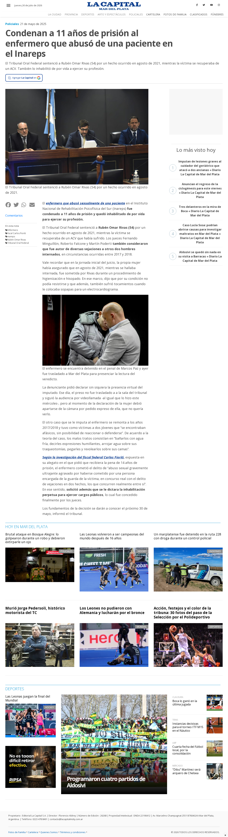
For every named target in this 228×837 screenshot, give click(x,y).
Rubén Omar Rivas (16, 239)
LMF (174, 742)
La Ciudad (54, 14)
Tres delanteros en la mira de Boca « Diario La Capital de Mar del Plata (196, 211)
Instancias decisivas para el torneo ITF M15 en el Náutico (187, 727)
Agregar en (24, 77)
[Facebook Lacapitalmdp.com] (197, 5)
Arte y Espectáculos (112, 14)
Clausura (72, 773)
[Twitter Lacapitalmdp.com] (204, 5)
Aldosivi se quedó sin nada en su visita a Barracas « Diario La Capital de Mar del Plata (197, 256)
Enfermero (12, 230)
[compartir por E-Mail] (33, 205)
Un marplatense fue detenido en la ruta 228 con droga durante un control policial (187, 536)
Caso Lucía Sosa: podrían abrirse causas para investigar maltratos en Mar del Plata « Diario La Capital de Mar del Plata (197, 233)
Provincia (71, 14)
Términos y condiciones (73, 832)
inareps (11, 236)
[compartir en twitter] (17, 205)
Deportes (87, 14)
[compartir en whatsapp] (25, 205)
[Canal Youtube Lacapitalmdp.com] (211, 5)
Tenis (175, 719)
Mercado (177, 765)
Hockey (49, 707)
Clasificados (198, 14)
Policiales (136, 14)
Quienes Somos (49, 832)
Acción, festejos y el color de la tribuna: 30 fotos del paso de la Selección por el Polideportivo (183, 613)
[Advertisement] (196, 111)
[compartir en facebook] (9, 205)
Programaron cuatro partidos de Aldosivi (106, 782)
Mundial (142, 626)
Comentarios (14, 215)
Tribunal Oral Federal (18, 242)
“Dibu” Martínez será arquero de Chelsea (186, 771)
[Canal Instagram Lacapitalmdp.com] (219, 5)
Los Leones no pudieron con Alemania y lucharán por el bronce (112, 610)
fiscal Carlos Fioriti (16, 233)
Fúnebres (217, 14)
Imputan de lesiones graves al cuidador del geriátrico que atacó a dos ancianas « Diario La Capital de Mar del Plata (197, 167)
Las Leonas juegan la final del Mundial (27, 698)
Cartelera (153, 14)
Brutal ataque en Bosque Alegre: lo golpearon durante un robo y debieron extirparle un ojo (35, 538)
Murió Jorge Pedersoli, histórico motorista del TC (35, 610)
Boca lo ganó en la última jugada (184, 702)
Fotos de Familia (175, 14)
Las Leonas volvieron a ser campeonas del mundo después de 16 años (112, 536)
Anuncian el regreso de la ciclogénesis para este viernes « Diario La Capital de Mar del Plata (197, 190)
